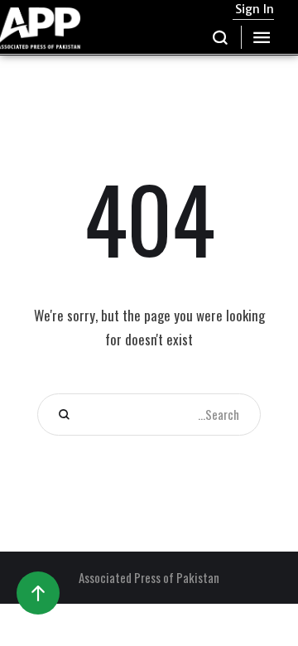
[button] (221, 37)
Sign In (254, 9)
